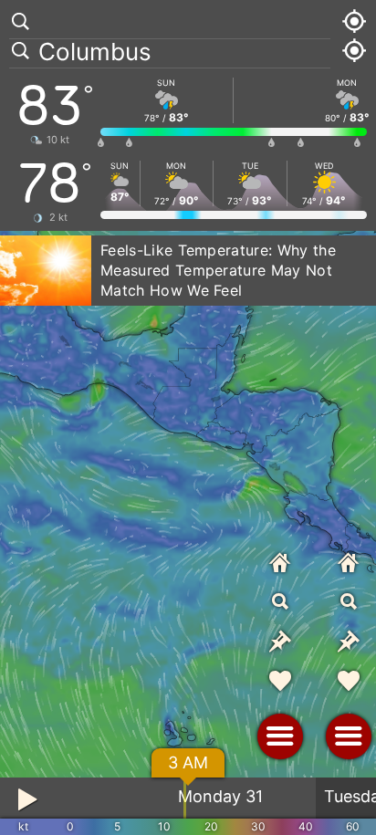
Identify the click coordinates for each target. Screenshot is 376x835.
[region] (188, 417)
